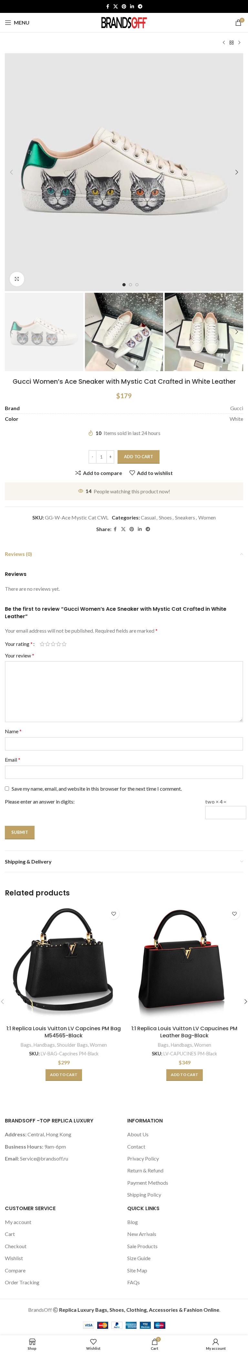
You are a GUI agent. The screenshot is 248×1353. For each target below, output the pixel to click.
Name (13, 731)
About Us (138, 1134)
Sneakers (185, 517)
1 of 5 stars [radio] (42, 644)
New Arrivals (141, 1234)
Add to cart (138, 456)
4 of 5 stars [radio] (58, 644)
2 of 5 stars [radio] (47, 644)
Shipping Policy (144, 1194)
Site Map (137, 1270)
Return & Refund (145, 1170)
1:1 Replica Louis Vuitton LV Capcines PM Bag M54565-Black (63, 1032)
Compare (15, 1270)
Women (207, 517)
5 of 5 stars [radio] (64, 644)
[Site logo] (124, 22)
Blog (132, 1222)
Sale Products (142, 1246)
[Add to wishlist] (113, 913)
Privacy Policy (143, 1158)
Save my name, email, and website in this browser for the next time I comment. (97, 788)
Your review (19, 655)
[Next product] (239, 43)
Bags (25, 1045)
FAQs (133, 1282)
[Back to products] (231, 43)
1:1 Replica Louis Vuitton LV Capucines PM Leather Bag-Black (184, 1032)
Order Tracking (22, 1282)
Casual (148, 517)
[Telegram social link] (140, 6)
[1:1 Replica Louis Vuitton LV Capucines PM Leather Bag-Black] (184, 963)
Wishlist (14, 1258)
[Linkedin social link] (132, 6)
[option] (124, 284)
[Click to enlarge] (17, 279)
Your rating (19, 644)
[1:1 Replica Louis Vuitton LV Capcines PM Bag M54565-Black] (63, 963)
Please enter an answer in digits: (40, 801)
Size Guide (138, 1258)
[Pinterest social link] (124, 6)
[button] (11, 172)
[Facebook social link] (107, 6)
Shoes (165, 517)
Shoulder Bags (72, 1045)
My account (18, 1222)
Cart (10, 1234)
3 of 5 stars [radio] (53, 644)
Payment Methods (147, 1183)
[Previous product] (224, 43)
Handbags (44, 1045)
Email (12, 759)
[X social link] (115, 6)
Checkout (15, 1246)
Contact (136, 1146)
